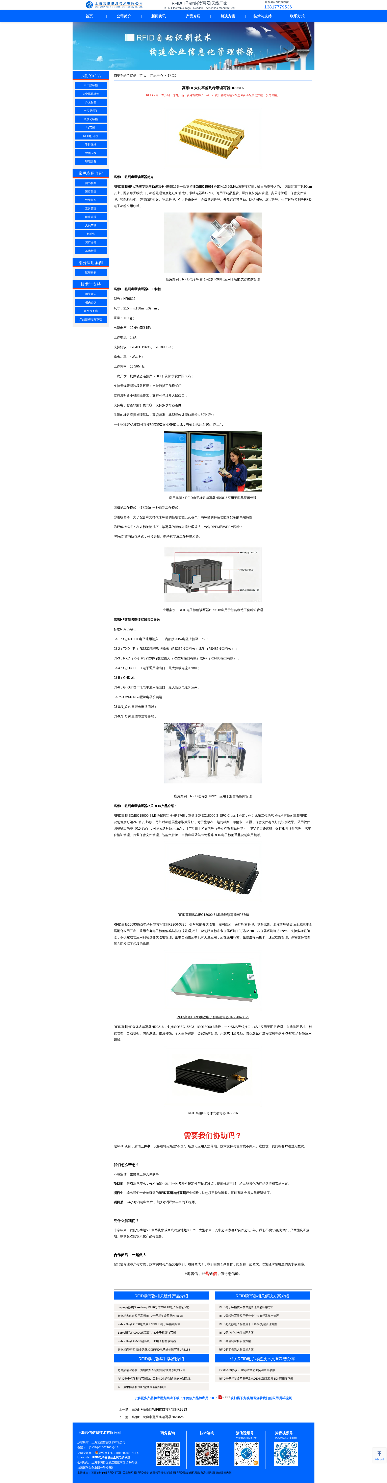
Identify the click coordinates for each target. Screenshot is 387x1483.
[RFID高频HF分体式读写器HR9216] (213, 1076)
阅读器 (171, 1472)
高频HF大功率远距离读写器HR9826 (158, 1417)
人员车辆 (90, 225)
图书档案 (90, 183)
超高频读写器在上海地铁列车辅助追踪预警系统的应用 (151, 1370)
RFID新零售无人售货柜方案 (236, 1349)
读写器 (90, 127)
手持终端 (90, 144)
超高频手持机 (158, 1472)
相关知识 (90, 294)
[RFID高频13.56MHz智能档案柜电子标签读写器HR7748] (213, 980)
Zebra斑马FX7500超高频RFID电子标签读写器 (147, 1341)
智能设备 (90, 161)
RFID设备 (143, 1472)
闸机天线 (194, 1472)
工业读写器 (129, 1472)
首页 (89, 16)
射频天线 (90, 153)
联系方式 (297, 16)
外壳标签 (90, 102)
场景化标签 (91, 119)
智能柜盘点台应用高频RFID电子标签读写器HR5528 (150, 1315)
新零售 (90, 233)
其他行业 (90, 250)
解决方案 (228, 16)
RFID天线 (182, 1472)
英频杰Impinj (98, 1472)
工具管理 (90, 208)
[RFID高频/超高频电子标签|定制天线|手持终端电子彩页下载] (224, 1398)
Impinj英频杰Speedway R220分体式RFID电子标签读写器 (154, 1307)
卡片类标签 (91, 110)
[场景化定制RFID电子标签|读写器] (115, 5)
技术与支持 (263, 16)
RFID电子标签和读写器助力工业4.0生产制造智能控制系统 (154, 1378)
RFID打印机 (90, 136)
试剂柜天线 (207, 1472)
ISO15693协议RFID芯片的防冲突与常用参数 (247, 1370)
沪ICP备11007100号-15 (104, 1447)
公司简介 (124, 16)
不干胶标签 (91, 85)
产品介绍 (193, 16)
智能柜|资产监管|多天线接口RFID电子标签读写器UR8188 (154, 1349)
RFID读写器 (115, 1472)
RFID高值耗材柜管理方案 (235, 1341)
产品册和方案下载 (90, 319)
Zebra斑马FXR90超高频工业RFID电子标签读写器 (149, 1324)
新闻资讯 (158, 16)
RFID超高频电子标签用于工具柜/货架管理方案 (248, 1324)
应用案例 (90, 272)
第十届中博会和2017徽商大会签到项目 (142, 1387)
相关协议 (90, 302)
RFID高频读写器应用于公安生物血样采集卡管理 (249, 1315)
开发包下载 (91, 310)
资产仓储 (90, 242)
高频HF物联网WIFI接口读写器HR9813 (159, 1409)
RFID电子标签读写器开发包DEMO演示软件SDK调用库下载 (256, 1378)
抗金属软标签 (90, 93)
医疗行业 (90, 191)
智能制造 (90, 200)
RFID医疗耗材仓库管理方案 (236, 1332)
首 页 (143, 75)
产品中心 (156, 75)
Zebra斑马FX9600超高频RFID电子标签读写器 (147, 1332)
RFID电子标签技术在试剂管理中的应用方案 (246, 1307)
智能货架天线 (223, 1472)
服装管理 (90, 217)
